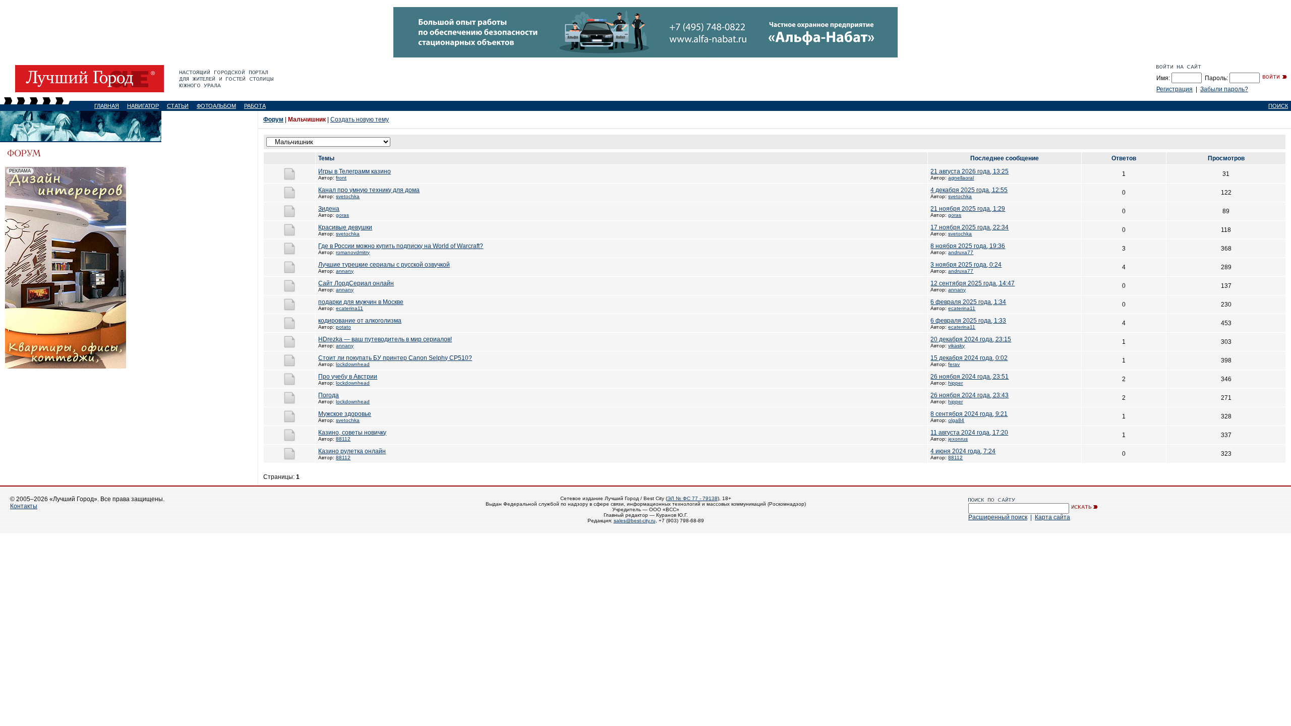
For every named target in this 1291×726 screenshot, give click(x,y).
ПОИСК (1278, 106)
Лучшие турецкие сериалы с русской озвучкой (384, 264)
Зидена (328, 208)
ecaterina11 (349, 308)
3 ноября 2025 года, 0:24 (966, 264)
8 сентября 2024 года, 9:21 (969, 413)
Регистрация (1174, 89)
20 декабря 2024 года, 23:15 (970, 339)
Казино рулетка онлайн (352, 451)
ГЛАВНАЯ (106, 106)
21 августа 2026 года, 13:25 (969, 171)
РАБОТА (255, 106)
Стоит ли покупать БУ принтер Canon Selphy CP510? (395, 357)
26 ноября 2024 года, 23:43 (969, 395)
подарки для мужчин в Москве (360, 302)
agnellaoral (961, 177)
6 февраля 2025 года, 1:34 (968, 302)
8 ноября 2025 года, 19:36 (967, 246)
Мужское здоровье (344, 413)
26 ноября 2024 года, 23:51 (969, 376)
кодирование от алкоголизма (359, 320)
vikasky (956, 345)
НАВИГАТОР (143, 106)
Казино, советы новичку (352, 432)
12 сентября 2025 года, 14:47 (972, 283)
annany (345, 271)
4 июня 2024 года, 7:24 (962, 451)
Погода (328, 395)
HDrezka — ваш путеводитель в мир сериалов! (385, 339)
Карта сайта (1052, 517)
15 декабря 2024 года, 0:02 (969, 357)
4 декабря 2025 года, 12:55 (969, 190)
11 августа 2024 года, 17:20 (969, 432)
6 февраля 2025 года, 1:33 (968, 320)
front (341, 177)
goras (342, 215)
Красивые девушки (345, 227)
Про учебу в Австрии (347, 376)
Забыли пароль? (1224, 89)
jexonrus (958, 439)
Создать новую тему (359, 119)
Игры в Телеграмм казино (354, 171)
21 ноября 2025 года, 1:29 (967, 208)
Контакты (23, 506)
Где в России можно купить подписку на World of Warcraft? (400, 246)
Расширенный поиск (997, 517)
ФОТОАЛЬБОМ (216, 106)
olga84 (956, 420)
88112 (343, 439)
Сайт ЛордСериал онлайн (356, 283)
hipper (955, 383)
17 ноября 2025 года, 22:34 (969, 227)
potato (343, 327)
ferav (954, 364)
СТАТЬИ (178, 106)
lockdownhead (353, 364)
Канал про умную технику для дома (369, 190)
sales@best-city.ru (635, 520)
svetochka (348, 196)
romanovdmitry (353, 252)
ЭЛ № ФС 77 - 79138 (692, 498)
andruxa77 (960, 252)
